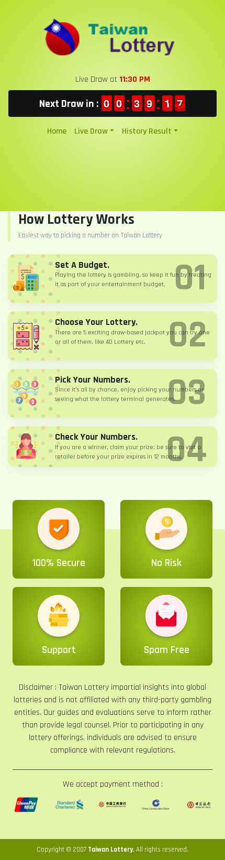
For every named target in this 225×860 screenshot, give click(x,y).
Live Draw (91, 131)
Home (56, 131)
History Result (147, 131)
